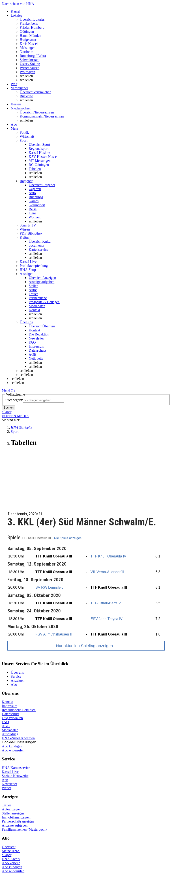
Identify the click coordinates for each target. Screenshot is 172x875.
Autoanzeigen (12, 809)
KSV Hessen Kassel (43, 157)
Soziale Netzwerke (15, 776)
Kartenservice (38, 249)
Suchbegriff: (14, 400)
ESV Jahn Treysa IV (106, 619)
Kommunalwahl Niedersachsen (42, 116)
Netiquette (36, 358)
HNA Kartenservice (16, 768)
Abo (14, 684)
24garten (35, 189)
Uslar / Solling (30, 64)
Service (16, 676)
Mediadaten (37, 306)
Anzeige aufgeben (41, 282)
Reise (33, 209)
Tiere (32, 213)
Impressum (36, 346)
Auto (32, 193)
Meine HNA (11, 851)
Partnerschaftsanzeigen (18, 821)
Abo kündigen (12, 746)
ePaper (6, 855)
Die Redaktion (39, 334)
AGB (33, 354)
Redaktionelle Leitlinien (19, 710)
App (5, 780)
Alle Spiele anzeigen (68, 538)
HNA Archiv (11, 859)
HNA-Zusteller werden (18, 738)
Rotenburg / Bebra (33, 56)
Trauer (33, 294)
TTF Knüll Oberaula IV (108, 556)
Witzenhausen (29, 68)
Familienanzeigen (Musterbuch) (24, 829)
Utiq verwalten (12, 718)
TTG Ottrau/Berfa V (105, 603)
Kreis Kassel (29, 44)
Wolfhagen (27, 72)
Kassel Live (10, 772)
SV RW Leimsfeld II (50, 587)
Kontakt (34, 310)
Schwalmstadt (29, 60)
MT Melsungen (40, 161)
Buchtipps (36, 197)
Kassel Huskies (39, 153)
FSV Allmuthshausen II (53, 634)
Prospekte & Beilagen (44, 302)
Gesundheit (37, 205)
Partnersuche (38, 298)
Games (34, 201)
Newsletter (36, 338)
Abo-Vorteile (11, 863)
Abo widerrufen (13, 750)
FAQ (32, 342)
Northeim (26, 52)
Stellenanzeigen (13, 813)
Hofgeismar (28, 39)
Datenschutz (37, 350)
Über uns (17, 672)
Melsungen (27, 48)
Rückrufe (26, 96)
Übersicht (8, 847)
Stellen (33, 286)
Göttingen (27, 31)
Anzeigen (17, 680)
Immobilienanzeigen (16, 817)
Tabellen (35, 169)
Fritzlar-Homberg (32, 27)
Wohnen (35, 217)
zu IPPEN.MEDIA (15, 416)
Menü (6, 390)
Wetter (6, 788)
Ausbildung (10, 734)
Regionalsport (38, 148)
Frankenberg (29, 23)
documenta (36, 245)
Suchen (8, 407)
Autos (33, 290)
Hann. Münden (30, 35)
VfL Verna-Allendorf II (107, 572)
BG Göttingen (39, 165)
